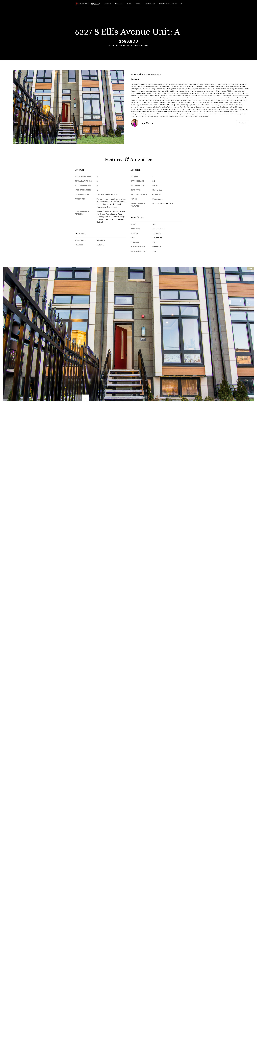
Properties (118, 4)
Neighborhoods (149, 4)
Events (138, 4)
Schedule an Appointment (168, 4)
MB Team (108, 4)
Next (85, 398)
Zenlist (129, 4)
